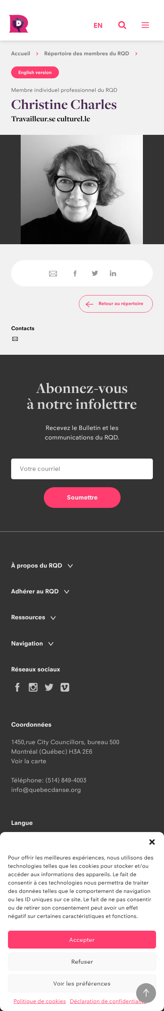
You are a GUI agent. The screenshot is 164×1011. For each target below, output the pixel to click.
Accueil (20, 54)
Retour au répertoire (121, 303)
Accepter (82, 939)
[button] (152, 842)
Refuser (82, 961)
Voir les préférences (82, 983)
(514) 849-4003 (65, 780)
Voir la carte (28, 761)
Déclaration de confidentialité (108, 1001)
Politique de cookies (40, 1001)
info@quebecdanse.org (46, 789)
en (98, 26)
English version (35, 72)
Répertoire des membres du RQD (86, 54)
